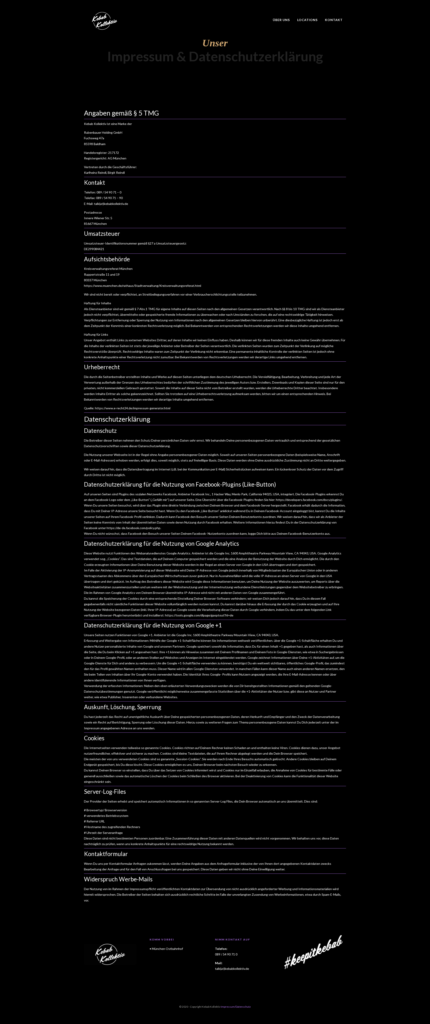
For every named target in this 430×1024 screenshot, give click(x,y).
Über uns (281, 20)
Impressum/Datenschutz (236, 1006)
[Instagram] (344, 3)
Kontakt (334, 20)
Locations (307, 20)
